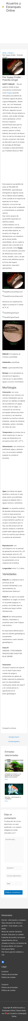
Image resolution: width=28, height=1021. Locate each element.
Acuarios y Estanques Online (13, 6)
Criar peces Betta (7, 949)
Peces (6, 779)
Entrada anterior (14, 737)
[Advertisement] (14, 28)
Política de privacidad (9, 974)
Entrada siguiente (14, 741)
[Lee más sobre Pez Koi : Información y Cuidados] (14, 789)
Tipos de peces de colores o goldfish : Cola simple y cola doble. (12, 926)
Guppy (9, 93)
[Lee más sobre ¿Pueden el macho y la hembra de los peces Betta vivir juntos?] (14, 765)
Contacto (4, 971)
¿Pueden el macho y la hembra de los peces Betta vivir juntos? (13, 775)
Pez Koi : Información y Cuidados (13, 798)
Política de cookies (8, 977)
